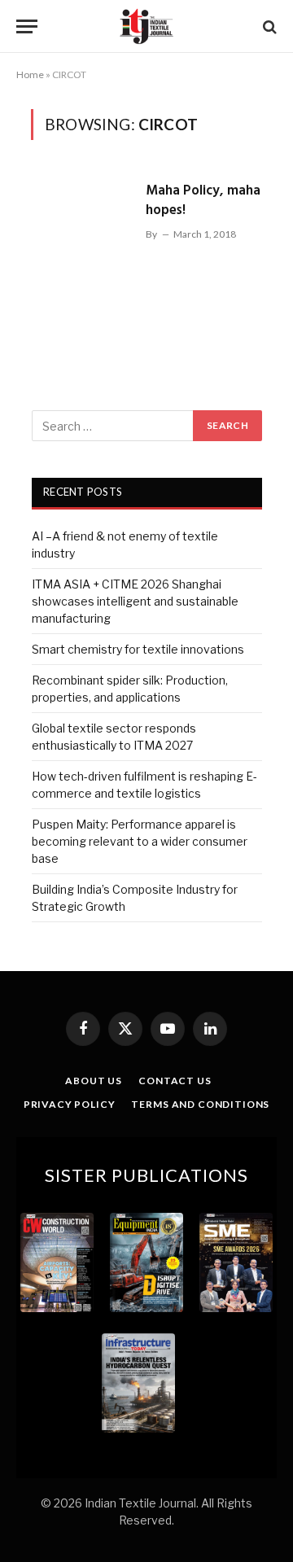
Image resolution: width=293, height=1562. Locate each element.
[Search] (268, 26)
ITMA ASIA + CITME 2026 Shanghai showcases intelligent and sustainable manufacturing (135, 601)
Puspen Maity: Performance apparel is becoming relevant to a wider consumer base (139, 841)
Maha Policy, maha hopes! (203, 200)
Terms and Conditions (200, 1104)
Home (30, 74)
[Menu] (26, 26)
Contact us (174, 1080)
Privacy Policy (70, 1104)
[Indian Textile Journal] (146, 26)
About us (93, 1080)
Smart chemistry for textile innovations (138, 649)
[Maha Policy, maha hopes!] (82, 251)
